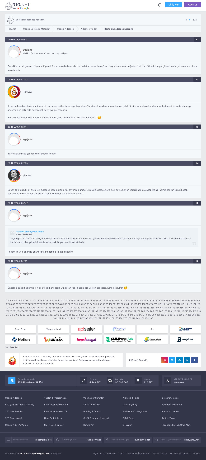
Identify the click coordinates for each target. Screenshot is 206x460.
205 (152, 311)
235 (87, 314)
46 (135, 300)
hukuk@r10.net (142, 439)
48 (141, 300)
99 (107, 304)
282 (147, 318)
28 (78, 300)
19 (50, 300)
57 (170, 300)
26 (71, 300)
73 (25, 304)
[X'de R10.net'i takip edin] (172, 360)
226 (47, 314)
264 (68, 318)
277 (125, 318)
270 (95, 318)
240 (109, 314)
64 (192, 300)
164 (177, 307)
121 (194, 304)
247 (140, 314)
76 (34, 304)
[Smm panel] (119, 339)
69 (13, 304)
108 (143, 304)
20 (53, 300)
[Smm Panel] (86, 329)
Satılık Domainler (91, 404)
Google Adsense (13, 398)
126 (20, 307)
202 (138, 311)
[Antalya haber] (152, 339)
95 (94, 304)
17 (44, 300)
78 (40, 304)
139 (74, 307)
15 (38, 300)
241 (113, 314)
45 (132, 300)
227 (51, 314)
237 (96, 314)
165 (181, 307)
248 (145, 314)
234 (82, 314)
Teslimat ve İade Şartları (138, 453)
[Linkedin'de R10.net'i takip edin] (187, 360)
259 (194, 314)
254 (171, 314)
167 (190, 307)
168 (194, 307)
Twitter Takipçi (169, 418)
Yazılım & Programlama (55, 398)
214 (190, 311)
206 (156, 311)
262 (59, 318)
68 (10, 304)
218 (11, 314)
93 (88, 304)
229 (60, 314)
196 (113, 311)
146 (103, 307)
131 (41, 307)
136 (62, 307)
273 (108, 318)
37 (106, 300)
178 (38, 311)
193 (100, 311)
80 (47, 304)
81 (50, 304)
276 (120, 318)
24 (65, 300)
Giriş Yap (173, 4)
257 (185, 314)
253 (167, 314)
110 (152, 304)
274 (112, 318)
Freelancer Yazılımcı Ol (55, 411)
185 (67, 311)
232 (73, 314)
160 (161, 307)
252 (162, 314)
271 (99, 318)
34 (97, 300)
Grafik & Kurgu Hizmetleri (96, 418)
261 (55, 318)
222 (29, 314)
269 (91, 318)
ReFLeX (27, 91)
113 (163, 304)
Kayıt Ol (192, 4)
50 (148, 300)
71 (20, 304)
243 (122, 314)
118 (182, 304)
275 (116, 318)
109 (148, 304)
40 (116, 300)
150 (120, 307)
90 (78, 304)
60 (179, 300)
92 (84, 304)
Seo (152, 329)
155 (140, 307)
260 (198, 314)
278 (129, 318)
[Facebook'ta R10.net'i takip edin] (194, 360)
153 (132, 307)
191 (92, 311)
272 (103, 318)
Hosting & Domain (92, 411)
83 (56, 304)
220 (20, 314)
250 (154, 314)
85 (62, 304)
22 (59, 300)
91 (81, 304)
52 (154, 300)
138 (70, 307)
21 (56, 300)
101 (114, 304)
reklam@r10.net (43, 439)
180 (47, 311)
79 (43, 304)
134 (53, 307)
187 (75, 311)
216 (199, 311)
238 (100, 314)
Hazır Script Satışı (53, 418)
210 (174, 311)
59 (176, 300)
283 (151, 318)
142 (86, 307)
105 (131, 304)
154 (136, 307)
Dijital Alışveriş (130, 404)
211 (178, 311)
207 (161, 311)
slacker (27, 175)
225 (42, 314)
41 (119, 300)
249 (149, 314)
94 (91, 304)
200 (130, 311)
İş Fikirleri (127, 425)
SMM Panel (128, 418)
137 (66, 307)
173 (19, 311)
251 (158, 314)
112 (159, 304)
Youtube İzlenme (170, 411)
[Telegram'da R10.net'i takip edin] (179, 360)
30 (84, 300)
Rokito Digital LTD (40, 453)
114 (167, 304)
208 (165, 311)
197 (117, 311)
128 (28, 307)
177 (34, 311)
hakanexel (179, 382)
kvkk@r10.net (94, 439)
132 (45, 307)
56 (167, 300)
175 (26, 311)
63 (189, 300)
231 (69, 314)
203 (143, 311)
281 (142, 318)
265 (73, 318)
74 (29, 304)
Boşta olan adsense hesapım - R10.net (18, 5)
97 (100, 304)
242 (118, 314)
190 (88, 311)
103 (123, 304)
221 (24, 314)
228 (56, 314)
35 (100, 300)
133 (49, 307)
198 (121, 311)
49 (144, 300)
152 (128, 307)
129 (33, 307)
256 (181, 314)
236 (91, 314)
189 (84, 311)
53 (157, 300)
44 (128, 300)
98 (104, 304)
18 (47, 300)
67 (7, 304)
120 (190, 304)
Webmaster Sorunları (93, 398)
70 (17, 304)
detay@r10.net (191, 439)
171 (11, 311)
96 (97, 304)
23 (62, 300)
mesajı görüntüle (24, 234)
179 (42, 311)
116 (174, 304)
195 (109, 311)
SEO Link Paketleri (14, 411)
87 (69, 304)
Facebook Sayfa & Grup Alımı (176, 425)
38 (109, 300)
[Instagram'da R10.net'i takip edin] (164, 360)
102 (119, 304)
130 (37, 307)
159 (157, 307)
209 (170, 311)
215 (195, 311)
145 (99, 307)
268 (86, 318)
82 (53, 304)
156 (144, 307)
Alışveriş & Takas (131, 398)
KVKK (121, 453)
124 (12, 307)
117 (178, 304)
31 (87, 300)
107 (139, 304)
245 (131, 314)
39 (113, 300)
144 (95, 307)
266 (77, 318)
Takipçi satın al (53, 329)
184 (63, 311)
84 (59, 304)
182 (55, 311)
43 (125, 300)
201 (134, 311)
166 (186, 307)
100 (110, 304)
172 (15, 311)
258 (189, 314)
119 (186, 304)
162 (169, 307)
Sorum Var (88, 425)
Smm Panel (20, 329)
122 (198, 304)
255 (176, 314)
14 (35, 300)
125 (16, 307)
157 (148, 307)
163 (173, 307)
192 (96, 311)
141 (82, 307)
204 (147, 311)
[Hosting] (119, 329)
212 (182, 311)
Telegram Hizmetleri (172, 404)
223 (33, 314)
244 (127, 314)
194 (104, 311)
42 (122, 300)
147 (107, 307)
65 (195, 300)
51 (151, 300)
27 (75, 300)
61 (183, 300)
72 (22, 304)
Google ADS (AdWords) (16, 425)
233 (78, 314)
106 (135, 304)
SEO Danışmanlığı (13, 418)
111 (155, 304)
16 (41, 300)
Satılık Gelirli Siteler (53, 425)
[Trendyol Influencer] (53, 339)
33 (94, 300)
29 (81, 300)
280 (138, 318)
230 (65, 314)
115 (171, 304)
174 (22, 311)
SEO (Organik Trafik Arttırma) (19, 404)
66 (198, 300)
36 (103, 300)
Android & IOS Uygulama (135, 411)
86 (66, 304)
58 (173, 300)
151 (123, 307)
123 (8, 307)
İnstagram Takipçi (170, 398)
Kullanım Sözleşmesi (180, 453)
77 (38, 304)
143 (90, 307)
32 (90, 300)
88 (72, 304)
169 (198, 307)
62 (185, 300)
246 (136, 314)
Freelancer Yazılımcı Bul (56, 404)
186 (71, 311)
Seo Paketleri (11, 347)
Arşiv (95, 453)
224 (38, 314)
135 (57, 307)
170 (7, 311)
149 (115, 307)
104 (127, 304)
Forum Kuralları (160, 453)
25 (68, 300)
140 (78, 307)
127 (24, 307)
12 (29, 300)
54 (160, 300)
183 (59, 311)
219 (16, 314)
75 (31, 304)
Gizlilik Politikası (108, 453)
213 (186, 311)
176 (31, 311)
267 (82, 318)
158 (152, 307)
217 (7, 314)
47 (138, 300)
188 (80, 311)
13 (32, 300)
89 (75, 304)
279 (133, 318)
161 (165, 307)
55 (163, 300)
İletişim (196, 453)
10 (24, 300)
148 (111, 307)
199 (125, 311)
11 (27, 300)
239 (105, 314)
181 (50, 311)
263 (64, 318)
